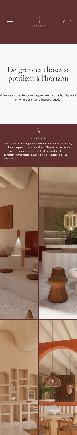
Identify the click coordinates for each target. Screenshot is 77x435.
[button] (10, 21)
